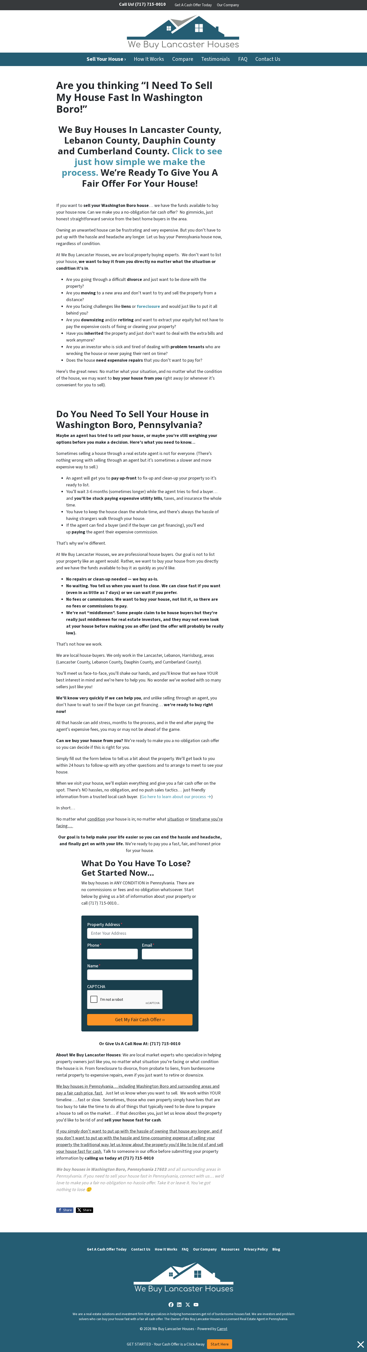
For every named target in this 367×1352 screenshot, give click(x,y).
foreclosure (148, 306)
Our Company (228, 5)
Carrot (222, 1329)
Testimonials (215, 59)
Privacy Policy (256, 1249)
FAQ (242, 59)
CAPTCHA (96, 987)
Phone (94, 945)
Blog (276, 1249)
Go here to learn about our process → (176, 797)
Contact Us (267, 59)
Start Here (220, 1344)
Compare (182, 59)
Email (148, 945)
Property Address (105, 925)
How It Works (149, 59)
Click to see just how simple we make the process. (142, 161)
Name (94, 966)
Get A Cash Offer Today (193, 5)
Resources (230, 1249)
